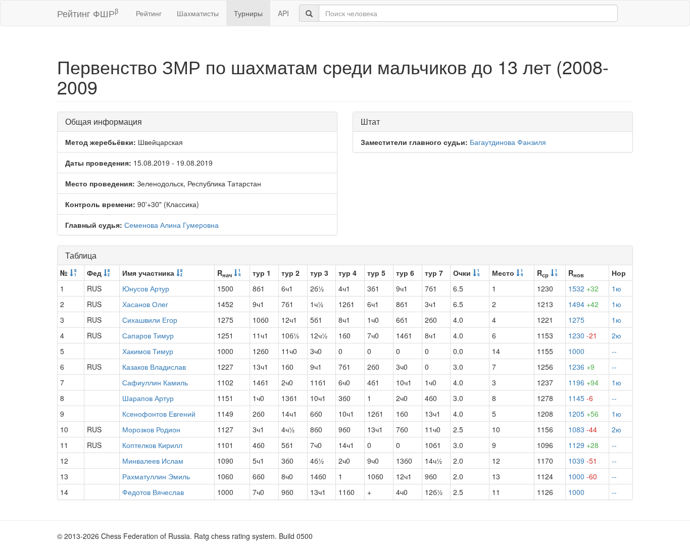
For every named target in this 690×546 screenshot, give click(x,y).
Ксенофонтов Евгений (158, 414)
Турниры (248, 13)
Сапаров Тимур (148, 335)
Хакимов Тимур (147, 351)
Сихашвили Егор (149, 320)
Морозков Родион (151, 429)
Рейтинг (149, 13)
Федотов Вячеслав (153, 492)
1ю (616, 288)
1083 (582, 429)
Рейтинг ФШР (87, 13)
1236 (581, 367)
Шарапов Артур (148, 398)
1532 (583, 288)
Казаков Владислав (154, 367)
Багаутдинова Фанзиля (508, 142)
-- (614, 351)
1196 (583, 382)
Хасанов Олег (145, 304)
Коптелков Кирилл (152, 445)
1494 (583, 304)
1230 (582, 335)
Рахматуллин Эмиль (156, 476)
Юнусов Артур (145, 288)
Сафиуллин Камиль (155, 382)
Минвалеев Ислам (152, 461)
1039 (582, 461)
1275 (576, 320)
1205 (583, 414)
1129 (583, 445)
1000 (576, 351)
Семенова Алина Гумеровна (171, 225)
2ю (616, 335)
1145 (580, 398)
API (283, 13)
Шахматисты (198, 13)
